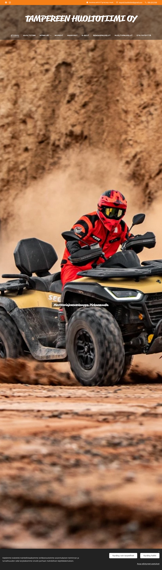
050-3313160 (152, 2)
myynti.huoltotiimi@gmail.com (130, 2)
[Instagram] (9, 2)
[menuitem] (16, 35)
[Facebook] (6, 2)
